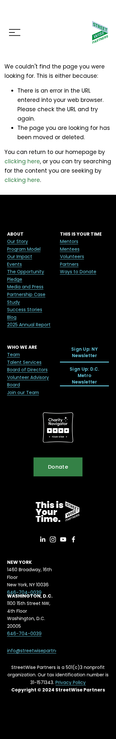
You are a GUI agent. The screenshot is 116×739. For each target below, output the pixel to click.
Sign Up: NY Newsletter (84, 352)
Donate (58, 467)
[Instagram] (53, 539)
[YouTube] (63, 539)
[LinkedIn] (42, 539)
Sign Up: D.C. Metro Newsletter (84, 375)
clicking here (22, 161)
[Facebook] (73, 539)
